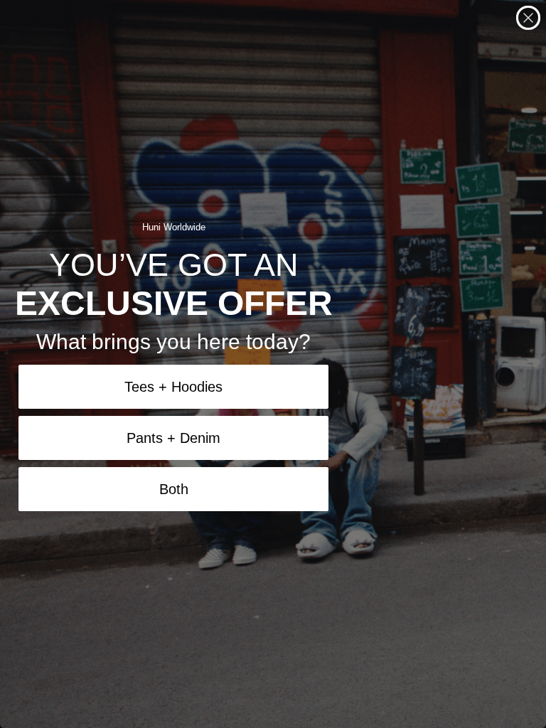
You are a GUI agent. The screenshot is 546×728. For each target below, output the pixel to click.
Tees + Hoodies (173, 387)
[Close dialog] (528, 17)
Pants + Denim (173, 438)
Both (173, 489)
